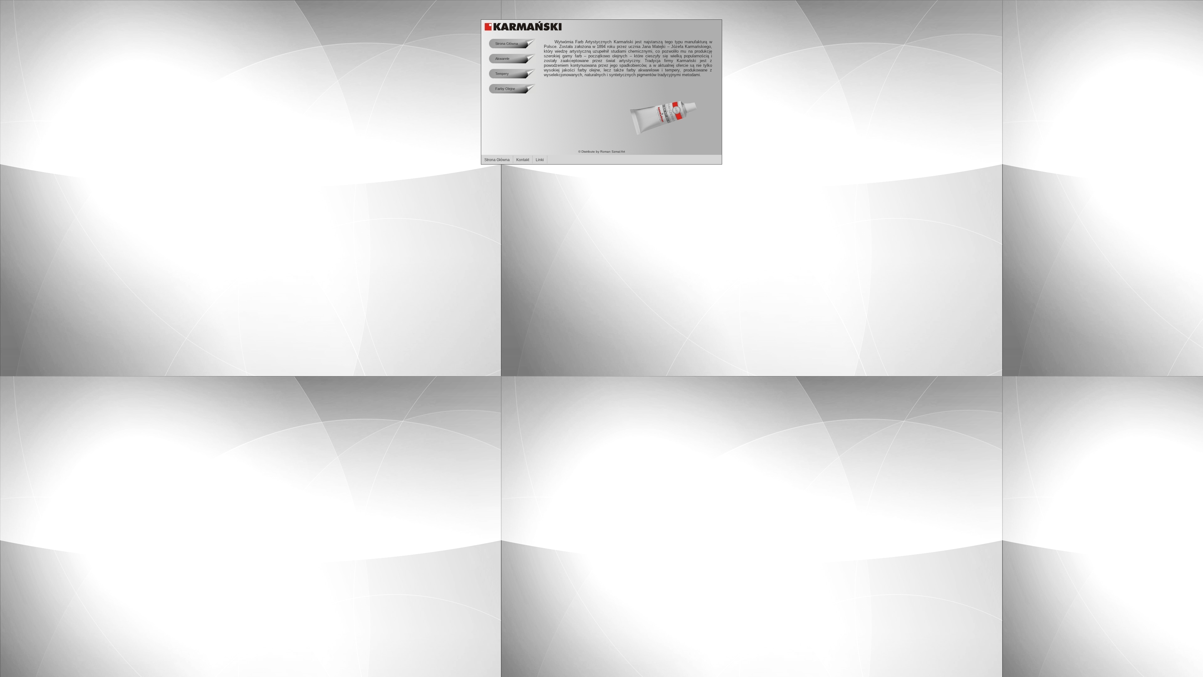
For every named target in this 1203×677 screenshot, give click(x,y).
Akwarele (502, 58)
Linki (540, 160)
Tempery (502, 74)
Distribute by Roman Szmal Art (603, 151)
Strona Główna (497, 160)
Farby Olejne (505, 89)
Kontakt (522, 160)
